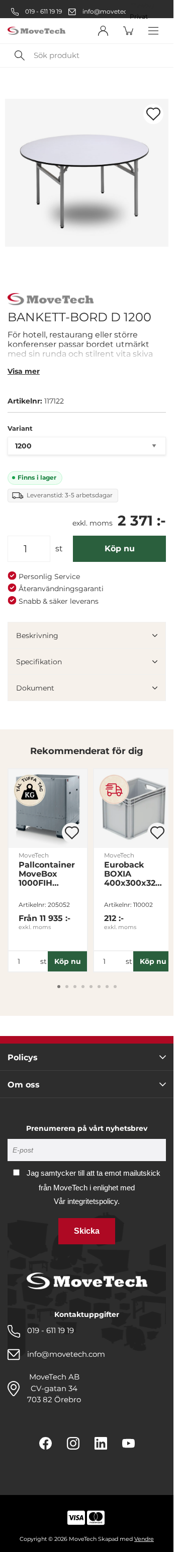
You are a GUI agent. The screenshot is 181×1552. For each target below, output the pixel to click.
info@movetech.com (114, 11)
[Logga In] (103, 30)
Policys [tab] (23, 1057)
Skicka (87, 1231)
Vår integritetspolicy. (87, 1201)
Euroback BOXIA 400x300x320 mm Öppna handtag (132, 874)
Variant (20, 428)
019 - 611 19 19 (43, 11)
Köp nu (120, 548)
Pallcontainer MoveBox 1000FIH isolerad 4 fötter (47, 874)
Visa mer (24, 371)
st (59, 548)
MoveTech (34, 855)
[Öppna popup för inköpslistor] (153, 114)
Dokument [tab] (35, 688)
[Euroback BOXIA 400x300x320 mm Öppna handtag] (133, 808)
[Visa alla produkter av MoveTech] (51, 300)
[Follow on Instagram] (73, 1443)
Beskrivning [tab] (37, 635)
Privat (139, 17)
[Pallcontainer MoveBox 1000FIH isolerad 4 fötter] (48, 808)
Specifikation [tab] (39, 661)
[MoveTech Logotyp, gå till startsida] (36, 31)
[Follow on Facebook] (45, 1443)
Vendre (144, 1538)
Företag (142, 6)
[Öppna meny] (153, 30)
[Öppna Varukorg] (128, 30)
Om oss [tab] (24, 1084)
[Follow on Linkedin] (101, 1443)
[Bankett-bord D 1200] (86, 173)
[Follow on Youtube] (128, 1443)
